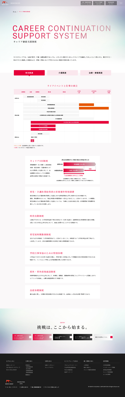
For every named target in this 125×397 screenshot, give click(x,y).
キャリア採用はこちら (98, 3)
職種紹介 (28, 375)
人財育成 (86, 365)
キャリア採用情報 (108, 372)
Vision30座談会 (68, 370)
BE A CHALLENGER (11, 370)
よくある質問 (106, 374)
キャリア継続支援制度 (90, 370)
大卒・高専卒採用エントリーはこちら (86, 3)
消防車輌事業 (29, 367)
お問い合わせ (24, 387)
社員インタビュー (50, 365)
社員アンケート (68, 372)
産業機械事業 (29, 370)
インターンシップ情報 (109, 367)
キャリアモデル (49, 367)
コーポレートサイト (12, 387)
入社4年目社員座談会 (70, 367)
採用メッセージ (10, 365)
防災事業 (28, 368)
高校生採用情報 (107, 370)
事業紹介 (28, 365)
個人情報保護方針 (36, 387)
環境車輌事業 (29, 372)
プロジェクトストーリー (70, 365)
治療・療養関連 (96, 72)
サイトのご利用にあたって (52, 387)
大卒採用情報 (106, 365)
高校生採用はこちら (111, 3)
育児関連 (29, 72)
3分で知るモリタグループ (13, 367)
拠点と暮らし (87, 367)
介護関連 (62, 72)
